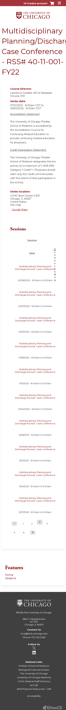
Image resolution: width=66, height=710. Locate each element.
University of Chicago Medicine (34, 677)
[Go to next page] (32, 532)
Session (32, 240)
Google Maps (20, 209)
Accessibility (34, 696)
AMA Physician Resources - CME (34, 689)
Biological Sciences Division (34, 669)
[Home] (33, 14)
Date (32, 253)
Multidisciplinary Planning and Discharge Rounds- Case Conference (35, 267)
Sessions (10, 578)
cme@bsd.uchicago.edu (34, 633)
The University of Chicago (38, 612)
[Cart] (52, 5)
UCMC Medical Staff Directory (34, 681)
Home (9, 574)
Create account (37, 3)
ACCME (34, 685)
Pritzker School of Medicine (34, 665)
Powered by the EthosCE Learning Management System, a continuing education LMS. (52, 707)
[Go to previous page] (14, 523)
